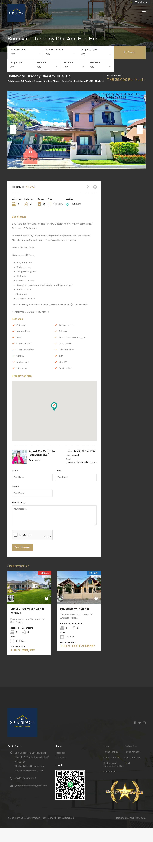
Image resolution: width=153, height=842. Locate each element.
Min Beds (41, 62)
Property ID (16, 62)
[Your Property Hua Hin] (16, 20)
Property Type (89, 49)
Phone (15, 486)
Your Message (19, 502)
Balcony (63, 331)
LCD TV (63, 362)
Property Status (54, 49)
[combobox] (25, 54)
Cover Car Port (24, 343)
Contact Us (109, 771)
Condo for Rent (132, 757)
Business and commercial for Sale (113, 764)
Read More (34, 460)
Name (15, 470)
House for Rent (132, 752)
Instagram (60, 757)
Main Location (18, 49)
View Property (29, 597)
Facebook (60, 752)
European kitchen (25, 349)
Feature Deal (130, 746)
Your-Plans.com (138, 818)
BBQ (18, 337)
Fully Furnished (66, 349)
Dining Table (65, 343)
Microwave (21, 368)
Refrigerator (65, 368)
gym (61, 356)
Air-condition (23, 331)
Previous (13, 129)
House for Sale (110, 752)
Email (58, 470)
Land (127, 763)
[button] (57, 410)
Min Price (68, 62)
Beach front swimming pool (73, 337)
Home (106, 746)
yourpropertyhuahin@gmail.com (82, 462)
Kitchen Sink (22, 362)
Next (140, 129)
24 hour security (67, 325)
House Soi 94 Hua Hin (74, 608)
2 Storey (20, 325)
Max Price (95, 62)
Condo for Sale (111, 757)
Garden (20, 356)
